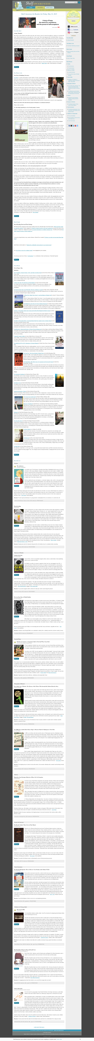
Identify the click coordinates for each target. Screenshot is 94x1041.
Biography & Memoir (72, 83)
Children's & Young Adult (72, 113)
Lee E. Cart (52, 894)
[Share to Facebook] (69, 125)
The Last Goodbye (71, 115)
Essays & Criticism (71, 101)
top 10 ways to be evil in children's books (24, 250)
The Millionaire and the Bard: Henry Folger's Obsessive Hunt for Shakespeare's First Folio (74, 92)
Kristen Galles (43, 672)
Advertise (34, 1034)
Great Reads (69, 56)
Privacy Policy (67, 1034)
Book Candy (69, 49)
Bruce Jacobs (53, 540)
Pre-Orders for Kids (50, 10)
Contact (31, 1034)
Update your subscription (59, 1030)
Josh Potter (54, 809)
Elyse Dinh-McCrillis (22, 586)
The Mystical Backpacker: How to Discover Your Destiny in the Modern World (74, 110)
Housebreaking (71, 68)
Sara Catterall (35, 212)
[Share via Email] (67, 125)
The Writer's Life (70, 43)
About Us (28, 1034)
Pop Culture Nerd (34, 586)
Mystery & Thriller (71, 70)
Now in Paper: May (71, 58)
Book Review (69, 61)
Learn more (59, 1039)
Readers (40, 7)
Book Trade (49, 7)
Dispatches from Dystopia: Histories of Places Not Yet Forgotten (73, 99)
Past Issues (36, 10)
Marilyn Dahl (44, 63)
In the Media (52, 1034)
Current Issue (29, 10)
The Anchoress (71, 66)
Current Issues (47, 1034)
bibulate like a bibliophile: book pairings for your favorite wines (39, 245)
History (69, 95)
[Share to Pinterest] (75, 125)
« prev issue (36, 1027)
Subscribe (56, 1034)
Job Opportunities (62, 1034)
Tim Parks (16, 77)
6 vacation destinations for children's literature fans (42, 229)
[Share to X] (71, 125)
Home (30, 7)
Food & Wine (70, 77)
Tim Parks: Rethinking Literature (73, 45)
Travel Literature (71, 107)
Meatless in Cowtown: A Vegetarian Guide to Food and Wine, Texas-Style (74, 80)
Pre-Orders (42, 10)
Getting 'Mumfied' (71, 40)
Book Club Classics (52, 672)
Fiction (69, 63)
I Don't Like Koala (71, 120)
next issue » (41, 1027)
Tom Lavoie (23, 495)
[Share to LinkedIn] (73, 125)
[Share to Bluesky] (77, 125)
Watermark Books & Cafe (22, 541)
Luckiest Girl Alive (71, 72)
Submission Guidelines (41, 1034)
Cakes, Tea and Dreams (29, 717)
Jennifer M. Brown (44, 937)
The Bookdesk (30, 255)
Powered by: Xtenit (47, 1036)
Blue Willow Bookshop (35, 977)
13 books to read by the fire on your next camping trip (42, 228)
